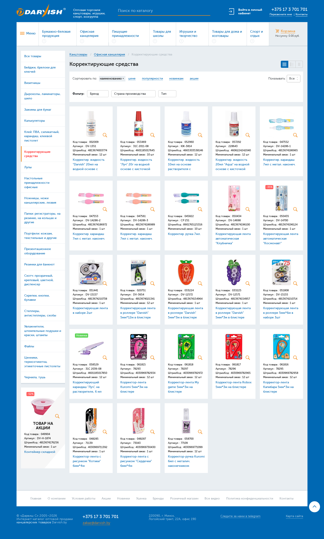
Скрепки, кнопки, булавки (37, 298)
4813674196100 (240, 224)
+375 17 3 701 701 (289, 9)
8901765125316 (192, 224)
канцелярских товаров (34, 522)
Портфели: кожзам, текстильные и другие (40, 236)
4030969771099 (193, 447)
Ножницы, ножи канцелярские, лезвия (40, 200)
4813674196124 (288, 224)
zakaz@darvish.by (96, 523)
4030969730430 (145, 447)
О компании (56, 498)
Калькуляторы (34, 120)
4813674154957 (240, 298)
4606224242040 (241, 150)
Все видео (212, 498)
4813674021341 (145, 298)
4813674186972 (97, 224)
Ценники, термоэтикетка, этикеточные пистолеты (42, 362)
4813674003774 (97, 150)
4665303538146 (193, 150)
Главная (35, 498)
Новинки (123, 498)
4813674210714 (287, 298)
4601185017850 (97, 372)
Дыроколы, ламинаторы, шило (42, 96)
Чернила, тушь (34, 377)
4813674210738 (97, 298)
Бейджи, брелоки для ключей (40, 70)
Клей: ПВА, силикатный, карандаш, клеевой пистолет (41, 136)
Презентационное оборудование (37, 251)
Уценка (141, 498)
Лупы (28, 167)
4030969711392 (97, 447)
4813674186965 (288, 150)
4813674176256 (49, 442)
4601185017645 (145, 150)
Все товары (32, 56)
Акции (106, 498)
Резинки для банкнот (39, 264)
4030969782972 (193, 372)
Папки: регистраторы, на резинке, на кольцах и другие (42, 218)
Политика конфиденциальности (249, 498)
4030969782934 (145, 372)
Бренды (158, 498)
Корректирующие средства (37, 154)
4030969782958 (288, 372)
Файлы (29, 346)
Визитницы (32, 83)
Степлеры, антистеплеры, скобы (40, 313)
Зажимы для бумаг (37, 109)
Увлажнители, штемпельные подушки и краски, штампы (42, 331)
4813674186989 (145, 224)
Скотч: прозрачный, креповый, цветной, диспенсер (39, 280)
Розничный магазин (184, 498)
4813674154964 (193, 298)
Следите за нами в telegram (240, 516)
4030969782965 (241, 372)
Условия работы (83, 498)
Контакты (301, 14)
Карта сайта (294, 516)
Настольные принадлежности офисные (36, 183)
